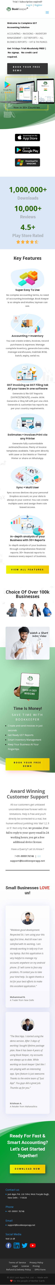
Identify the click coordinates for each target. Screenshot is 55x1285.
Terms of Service (17, 1262)
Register (38, 5)
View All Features (27, 569)
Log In (29, 5)
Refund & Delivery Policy (18, 1269)
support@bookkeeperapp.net (21, 1225)
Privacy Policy (36, 1262)
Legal (15, 1266)
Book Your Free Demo (26, 68)
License (25, 1266)
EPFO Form (40, 1269)
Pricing (36, 1266)
